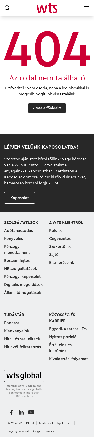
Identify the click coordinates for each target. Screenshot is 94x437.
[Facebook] (11, 412)
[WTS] (24, 384)
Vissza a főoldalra (47, 108)
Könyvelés (13, 239)
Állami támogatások (22, 293)
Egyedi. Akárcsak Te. (68, 329)
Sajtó (54, 255)
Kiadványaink (16, 331)
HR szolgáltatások (20, 269)
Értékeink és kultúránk (60, 348)
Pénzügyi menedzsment (17, 250)
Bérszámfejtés (17, 261)
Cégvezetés (60, 239)
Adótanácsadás (18, 231)
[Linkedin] (21, 412)
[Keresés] (7, 8)
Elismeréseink (61, 263)
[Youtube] (31, 412)
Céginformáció (43, 431)
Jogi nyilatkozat (18, 431)
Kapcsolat (19, 198)
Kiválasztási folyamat (68, 359)
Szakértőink (60, 247)
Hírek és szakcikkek (22, 339)
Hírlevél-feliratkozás (22, 347)
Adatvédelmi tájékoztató (55, 423)
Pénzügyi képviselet (22, 277)
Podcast (11, 323)
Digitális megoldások (23, 285)
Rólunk (55, 231)
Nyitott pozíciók (64, 337)
